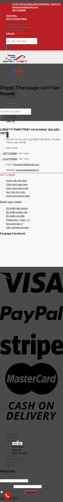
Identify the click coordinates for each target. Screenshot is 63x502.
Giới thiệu (11, 15)
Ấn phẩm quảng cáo (16, 212)
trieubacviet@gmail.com (26, 164)
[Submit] (7, 47)
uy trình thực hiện (16, 192)
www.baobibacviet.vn (27, 170)
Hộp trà (16, 449)
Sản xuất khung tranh (17, 227)
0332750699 (8, 158)
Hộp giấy (11, 96)
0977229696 (8, 153)
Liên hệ (10, 33)
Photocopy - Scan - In (18, 219)
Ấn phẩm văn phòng (17, 208)
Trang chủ (11, 434)
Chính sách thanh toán (17, 188)
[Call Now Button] (7, 495)
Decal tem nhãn (15, 459)
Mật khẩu (6, 486)
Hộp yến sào (13, 106)
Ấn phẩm (11, 117)
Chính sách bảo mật (16, 30)
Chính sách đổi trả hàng (18, 196)
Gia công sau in (14, 223)
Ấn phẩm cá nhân (15, 216)
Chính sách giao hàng (17, 184)
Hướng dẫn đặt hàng (16, 180)
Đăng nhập (31, 492)
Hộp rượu (17, 446)
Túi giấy (10, 455)
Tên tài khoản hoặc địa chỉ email (19, 477)
